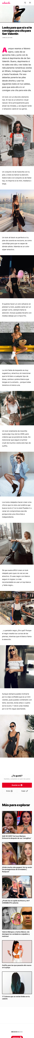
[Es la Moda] (6, 2)
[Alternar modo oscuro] (30, 3)
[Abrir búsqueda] (25, 3)
